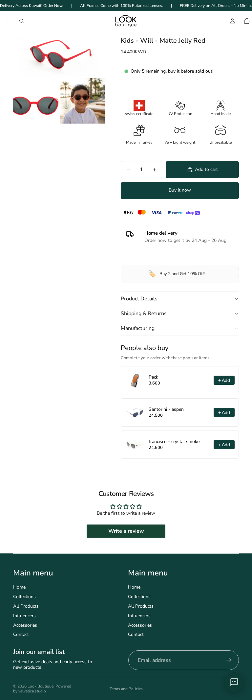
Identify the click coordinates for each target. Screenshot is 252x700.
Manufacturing (138, 328)
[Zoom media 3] (82, 101)
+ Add (224, 380)
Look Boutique (40, 686)
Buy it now (180, 190)
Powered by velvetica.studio (42, 688)
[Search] (21, 21)
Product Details (139, 298)
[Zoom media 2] (35, 101)
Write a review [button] (126, 531)
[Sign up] (229, 660)
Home (19, 587)
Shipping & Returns (144, 313)
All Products (26, 606)
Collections (24, 597)
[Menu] (7, 21)
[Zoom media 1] (59, 54)
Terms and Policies (126, 688)
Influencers (24, 616)
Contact (21, 634)
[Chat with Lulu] (234, 682)
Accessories (25, 625)
